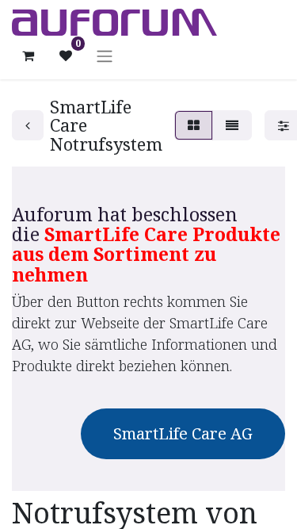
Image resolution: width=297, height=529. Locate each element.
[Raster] (193, 125)
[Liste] (232, 125)
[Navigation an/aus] (104, 55)
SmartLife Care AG (183, 433)
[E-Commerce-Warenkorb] (28, 55)
